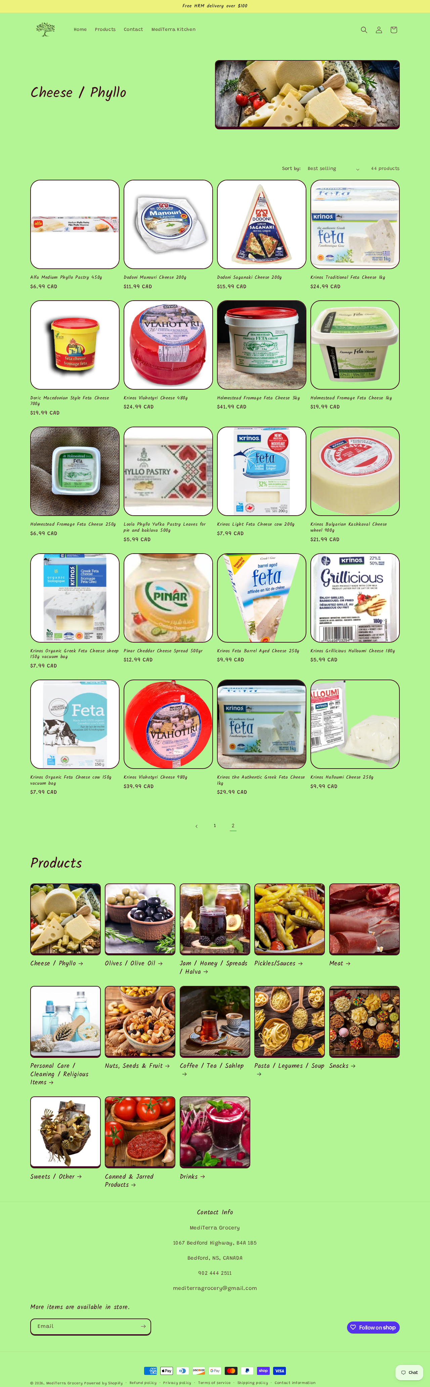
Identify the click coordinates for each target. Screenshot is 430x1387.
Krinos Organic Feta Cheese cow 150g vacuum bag (71, 780)
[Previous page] (196, 826)
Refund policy (143, 1383)
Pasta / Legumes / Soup (289, 1066)
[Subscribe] (143, 1326)
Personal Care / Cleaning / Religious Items (59, 1074)
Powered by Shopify (103, 1383)
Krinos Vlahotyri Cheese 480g (156, 398)
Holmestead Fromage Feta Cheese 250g (73, 525)
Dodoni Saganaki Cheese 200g (249, 278)
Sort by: (291, 169)
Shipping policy (253, 1383)
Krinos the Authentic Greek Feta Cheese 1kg (261, 780)
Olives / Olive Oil (130, 964)
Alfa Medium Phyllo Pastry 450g (66, 278)
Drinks (189, 1177)
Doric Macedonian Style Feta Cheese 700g (69, 401)
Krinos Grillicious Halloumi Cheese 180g (352, 651)
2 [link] (233, 826)
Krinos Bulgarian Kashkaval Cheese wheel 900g (348, 527)
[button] (364, 30)
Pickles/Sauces (275, 964)
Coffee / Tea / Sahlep (212, 1066)
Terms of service (214, 1383)
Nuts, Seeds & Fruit (134, 1066)
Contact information (295, 1383)
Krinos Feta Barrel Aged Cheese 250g (258, 651)
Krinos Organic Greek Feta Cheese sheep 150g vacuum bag (74, 654)
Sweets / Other (52, 1177)
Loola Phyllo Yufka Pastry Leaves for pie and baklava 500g (165, 527)
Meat (336, 964)
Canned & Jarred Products (129, 1181)
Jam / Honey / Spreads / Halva (214, 968)
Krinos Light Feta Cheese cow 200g (256, 525)
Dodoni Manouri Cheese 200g (155, 278)
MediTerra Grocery (64, 1383)
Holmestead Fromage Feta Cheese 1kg (351, 398)
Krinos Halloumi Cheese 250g (342, 778)
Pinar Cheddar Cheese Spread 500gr (163, 651)
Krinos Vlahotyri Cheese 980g (156, 778)
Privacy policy (177, 1383)
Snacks (339, 1066)
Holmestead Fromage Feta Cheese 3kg (258, 398)
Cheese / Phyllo (53, 964)
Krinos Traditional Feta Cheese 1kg (347, 278)
